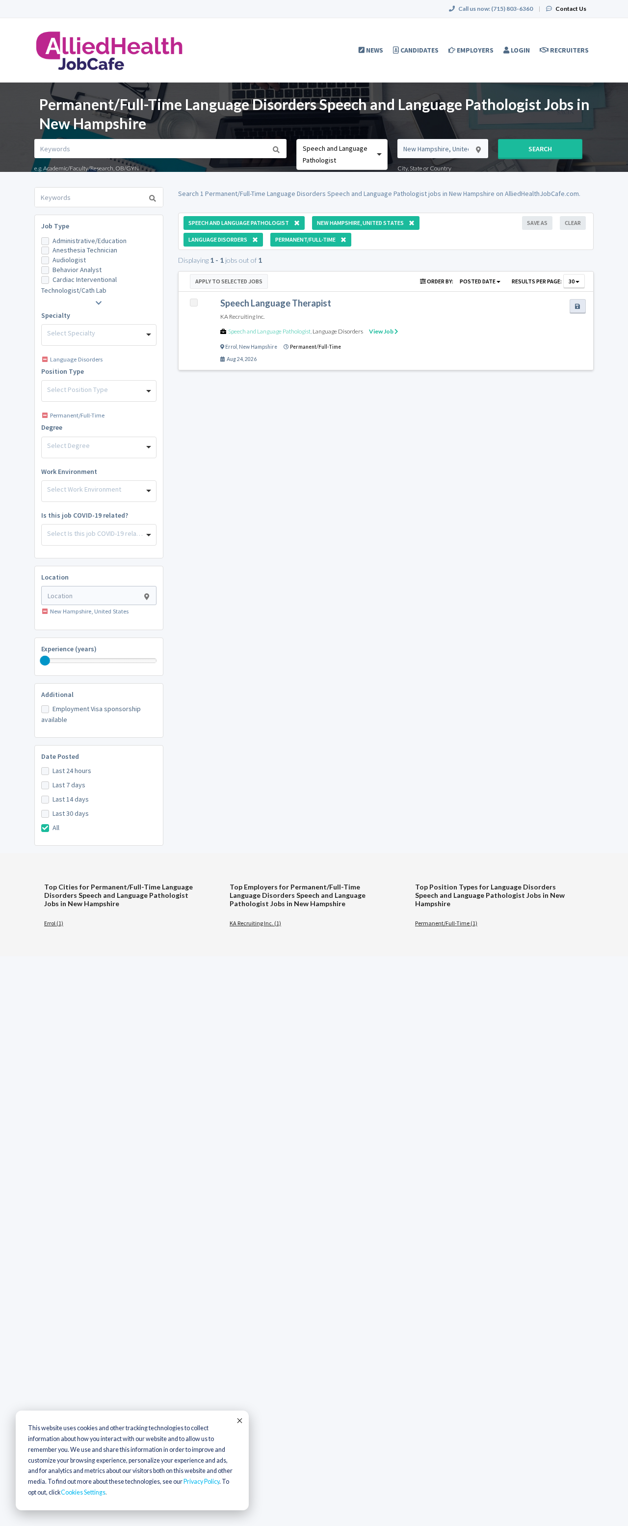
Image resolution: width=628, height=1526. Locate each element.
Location (55, 577)
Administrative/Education (89, 240)
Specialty (55, 315)
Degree (51, 427)
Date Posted (60, 756)
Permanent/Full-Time (315, 347)
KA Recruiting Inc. (242, 316)
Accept (239, 1420)
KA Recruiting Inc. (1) (255, 923)
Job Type (55, 226)
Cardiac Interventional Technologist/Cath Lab (79, 285)
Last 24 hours (71, 770)
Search (540, 148)
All (55, 827)
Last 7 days (68, 784)
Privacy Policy (201, 1481)
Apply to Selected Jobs (228, 281)
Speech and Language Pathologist (269, 331)
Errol (231, 347)
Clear (573, 222)
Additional (57, 694)
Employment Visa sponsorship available (91, 714)
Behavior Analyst (77, 269)
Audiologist (69, 259)
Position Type (62, 371)
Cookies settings (83, 1492)
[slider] (45, 661)
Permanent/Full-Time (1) (446, 923)
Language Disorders (338, 331)
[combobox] (341, 154)
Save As (537, 222)
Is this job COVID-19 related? (84, 515)
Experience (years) (69, 648)
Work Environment (69, 471)
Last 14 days (70, 799)
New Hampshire (258, 347)
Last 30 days (70, 813)
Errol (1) (53, 923)
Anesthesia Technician (84, 250)
